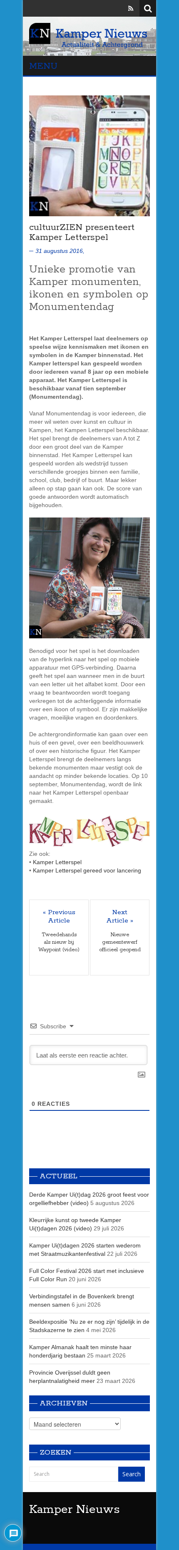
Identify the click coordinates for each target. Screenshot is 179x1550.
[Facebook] (107, 8)
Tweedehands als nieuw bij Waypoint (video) (59, 942)
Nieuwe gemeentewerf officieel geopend (120, 942)
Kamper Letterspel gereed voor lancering (87, 870)
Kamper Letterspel (57, 862)
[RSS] (130, 8)
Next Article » (119, 916)
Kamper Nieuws (74, 1509)
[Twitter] (119, 8)
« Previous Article (59, 916)
